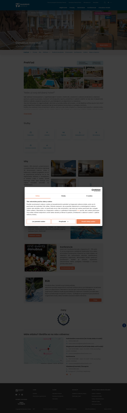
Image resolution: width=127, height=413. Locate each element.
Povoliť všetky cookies (88, 221)
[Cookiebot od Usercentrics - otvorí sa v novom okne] (92, 190)
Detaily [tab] (63, 196)
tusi (78, 210)
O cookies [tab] (89, 196)
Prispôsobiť (62, 221)
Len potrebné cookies (38, 221)
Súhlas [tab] (38, 196)
